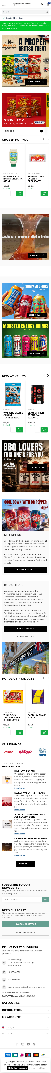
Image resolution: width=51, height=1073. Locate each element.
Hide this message (17, 1068)
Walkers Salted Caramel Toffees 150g (13, 415)
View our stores (25, 932)
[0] (47, 4)
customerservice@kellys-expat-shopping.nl (27, 987)
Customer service (25, 924)
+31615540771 (13, 972)
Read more (19, 788)
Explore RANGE (25, 570)
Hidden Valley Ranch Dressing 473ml (13, 178)
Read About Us (25, 637)
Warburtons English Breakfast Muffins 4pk (36, 179)
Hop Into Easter (24, 771)
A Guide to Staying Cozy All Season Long (29, 815)
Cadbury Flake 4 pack (37, 716)
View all (24, 864)
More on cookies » (37, 1068)
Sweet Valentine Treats (29, 793)
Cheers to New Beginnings (30, 838)
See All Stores (25, 628)
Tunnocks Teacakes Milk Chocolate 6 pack (12, 718)
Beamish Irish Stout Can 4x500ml (36, 415)
